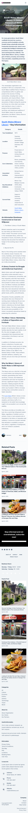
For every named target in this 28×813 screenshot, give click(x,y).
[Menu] (25, 2)
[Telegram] (19, 573)
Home (20, 554)
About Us (8, 554)
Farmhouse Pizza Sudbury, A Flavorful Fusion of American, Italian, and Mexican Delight (14, 491)
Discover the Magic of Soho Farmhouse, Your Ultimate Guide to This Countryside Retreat (14, 466)
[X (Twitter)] (4, 549)
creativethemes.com (13, 790)
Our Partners (5, 717)
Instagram (17, 212)
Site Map (4, 748)
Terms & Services (21, 808)
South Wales (8, 396)
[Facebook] (2, 549)
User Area (5, 756)
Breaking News (6, 754)
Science (4, 698)
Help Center (22, 805)
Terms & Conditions (7, 746)
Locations (4, 752)
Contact (15, 554)
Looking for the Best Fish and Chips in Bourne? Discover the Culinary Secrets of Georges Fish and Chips (13, 516)
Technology (5, 700)
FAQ (3, 750)
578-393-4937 (11, 780)
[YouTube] (11, 549)
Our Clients (5, 715)
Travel (12, 11)
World (16, 11)
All (2, 690)
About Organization (7, 713)
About (24, 801)
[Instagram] (7, 549)
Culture (4, 692)
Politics (4, 696)
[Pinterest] (9, 549)
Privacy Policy (14, 556)
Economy (4, 694)
